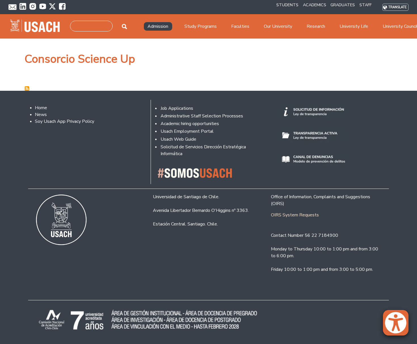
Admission (158, 26)
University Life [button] (354, 26)
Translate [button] (397, 7)
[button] (398, 325)
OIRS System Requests (295, 215)
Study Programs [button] (200, 26)
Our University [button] (278, 26)
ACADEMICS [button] (314, 5)
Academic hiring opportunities (190, 124)
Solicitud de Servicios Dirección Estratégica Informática (203, 150)
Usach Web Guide (178, 139)
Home (41, 108)
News (41, 114)
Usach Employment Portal (187, 131)
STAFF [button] (365, 5)
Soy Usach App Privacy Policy (64, 121)
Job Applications (177, 108)
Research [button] (316, 26)
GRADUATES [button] (342, 5)
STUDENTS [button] (287, 5)
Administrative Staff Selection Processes (202, 116)
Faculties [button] (240, 26)
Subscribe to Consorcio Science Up (27, 88)
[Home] (37, 26)
